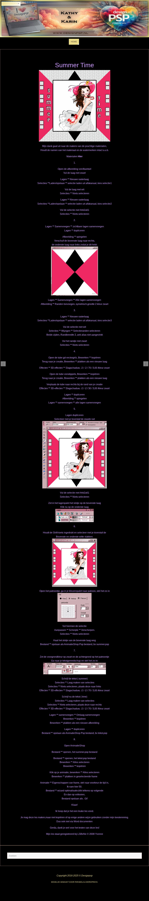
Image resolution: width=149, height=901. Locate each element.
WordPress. (92, 882)
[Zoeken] (138, 856)
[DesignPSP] (3, 363)
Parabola (79, 882)
